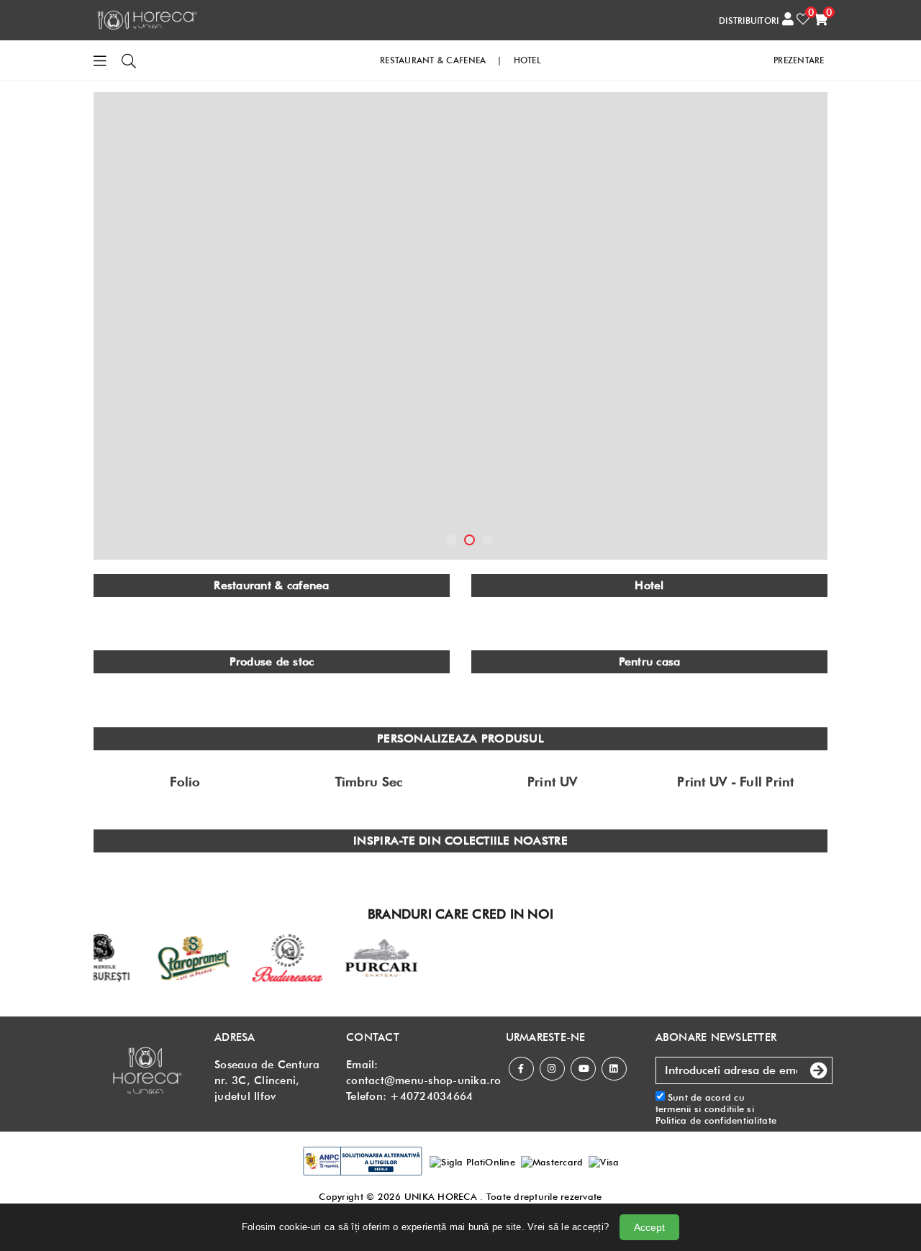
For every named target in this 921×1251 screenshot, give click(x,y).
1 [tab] (451, 539)
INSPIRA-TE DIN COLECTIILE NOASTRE (460, 840)
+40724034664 (431, 1096)
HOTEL (527, 60)
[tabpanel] (460, 326)
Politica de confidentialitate (716, 1120)
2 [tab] (469, 539)
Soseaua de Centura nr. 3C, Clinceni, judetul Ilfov (267, 1080)
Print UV (552, 782)
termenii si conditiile (700, 1108)
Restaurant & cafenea (271, 585)
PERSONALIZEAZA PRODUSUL (460, 738)
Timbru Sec (369, 782)
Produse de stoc (272, 661)
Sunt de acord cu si (716, 1109)
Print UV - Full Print (735, 782)
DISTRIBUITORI (749, 20)
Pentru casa (650, 661)
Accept (649, 1227)
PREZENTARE (799, 60)
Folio (185, 782)
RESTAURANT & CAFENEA (433, 60)
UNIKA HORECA (440, 1196)
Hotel (649, 585)
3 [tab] (487, 539)
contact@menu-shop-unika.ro (424, 1080)
